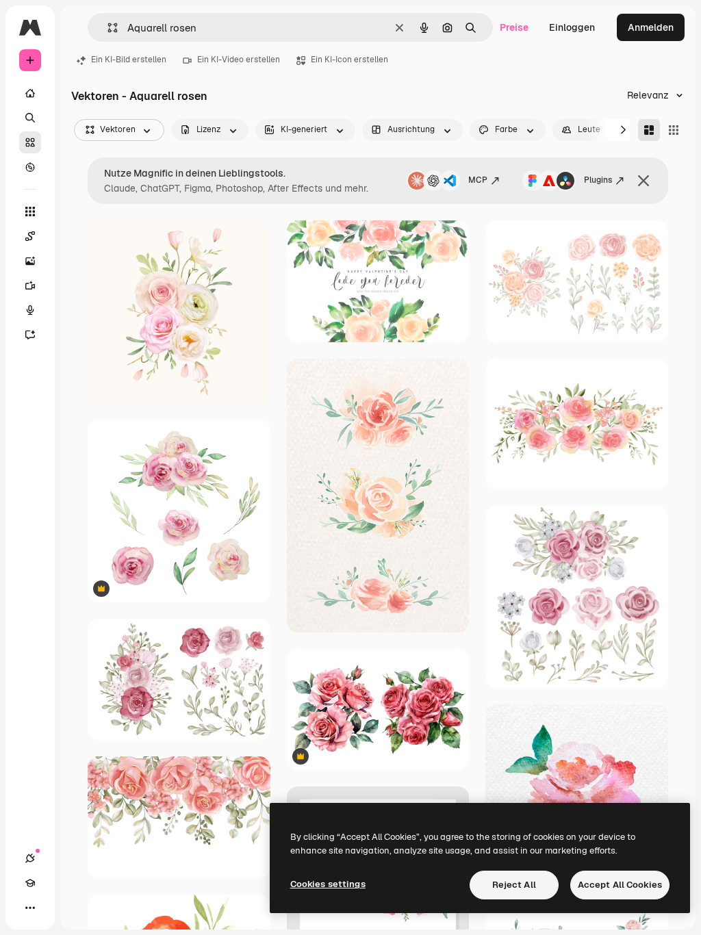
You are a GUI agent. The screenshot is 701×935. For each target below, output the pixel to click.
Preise (514, 27)
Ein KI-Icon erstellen (349, 59)
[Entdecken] (30, 167)
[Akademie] (30, 883)
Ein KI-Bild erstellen (128, 59)
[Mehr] (30, 908)
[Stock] (30, 142)
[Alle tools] (30, 211)
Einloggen (572, 27)
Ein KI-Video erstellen (238, 59)
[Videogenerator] (30, 285)
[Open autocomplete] (107, 28)
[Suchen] (30, 118)
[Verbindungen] (30, 858)
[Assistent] (30, 335)
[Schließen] (643, 180)
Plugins (598, 180)
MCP (477, 180)
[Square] (674, 130)
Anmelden (651, 27)
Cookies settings (328, 884)
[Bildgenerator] (30, 261)
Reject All (514, 885)
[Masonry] (649, 130)
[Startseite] (30, 93)
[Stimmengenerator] (30, 310)
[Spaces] (30, 236)
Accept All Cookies (620, 885)
